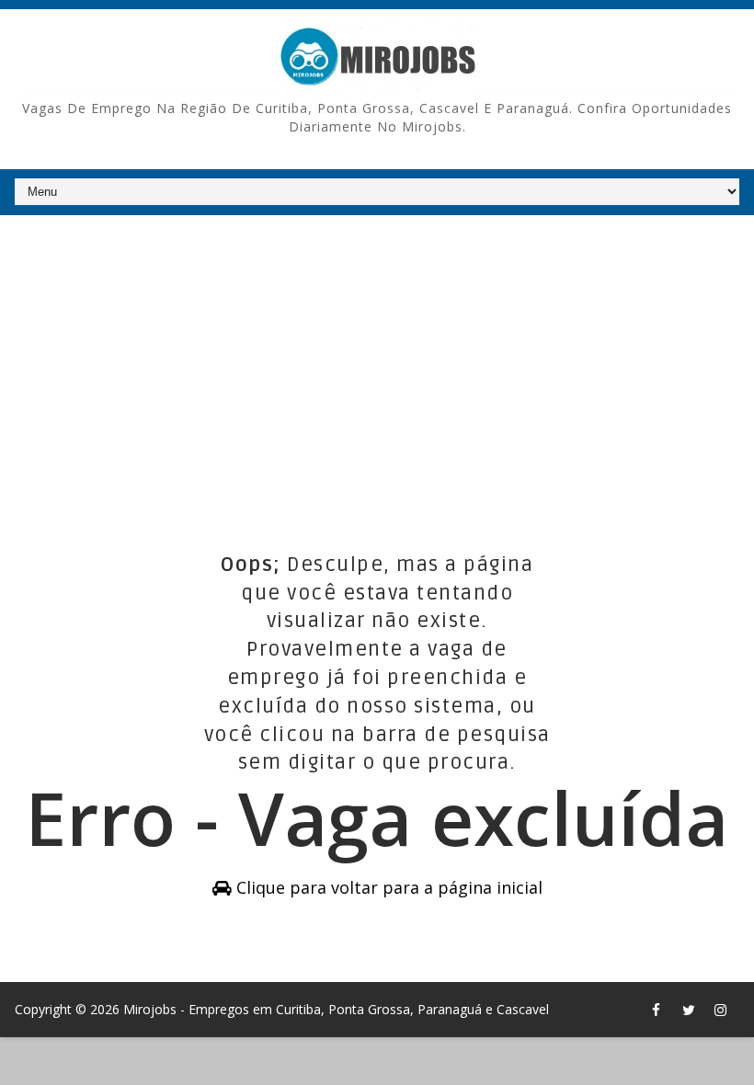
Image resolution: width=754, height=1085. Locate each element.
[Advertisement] (376, 357)
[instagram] (721, 1009)
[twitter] (689, 1009)
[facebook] (656, 1009)
